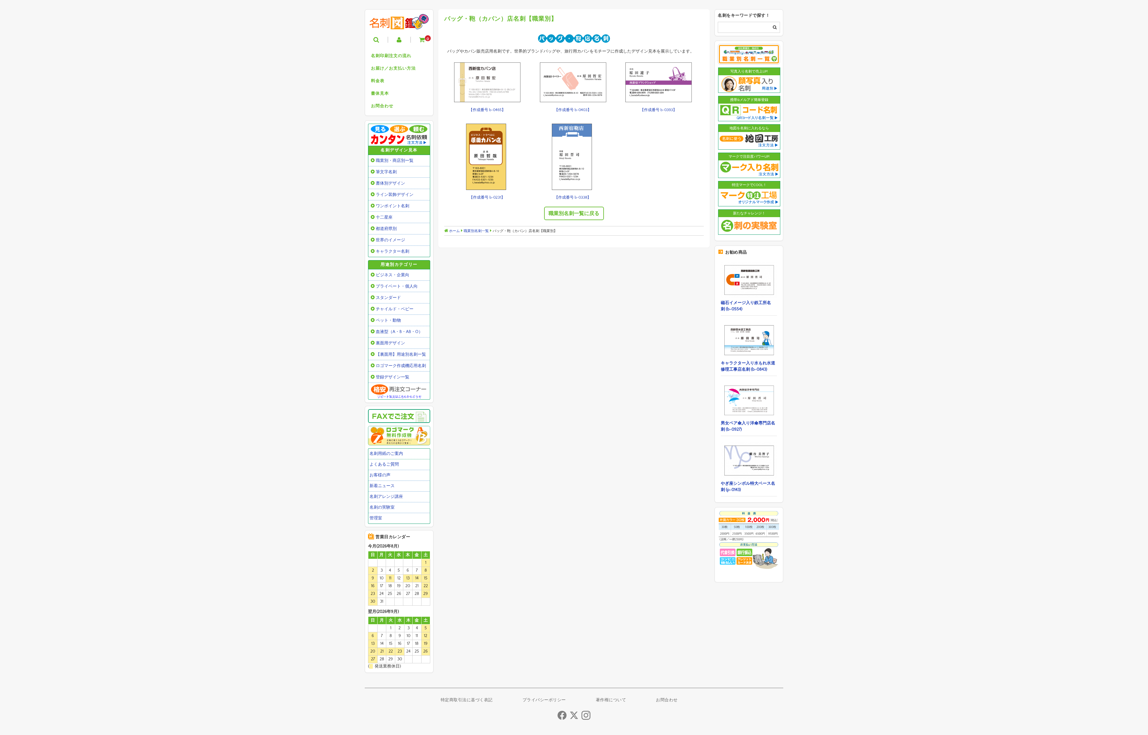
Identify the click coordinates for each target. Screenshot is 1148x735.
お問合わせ (382, 106)
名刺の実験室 (382, 507)
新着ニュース (382, 486)
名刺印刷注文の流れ (391, 55)
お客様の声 (380, 475)
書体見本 (380, 93)
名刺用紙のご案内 (386, 453)
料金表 (377, 81)
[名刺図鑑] (399, 25)
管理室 (376, 518)
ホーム (454, 231)
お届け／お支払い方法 (393, 68)
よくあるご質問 (384, 464)
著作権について (611, 700)
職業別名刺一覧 (476, 231)
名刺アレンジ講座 (386, 496)
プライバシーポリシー (544, 700)
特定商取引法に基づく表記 (467, 700)
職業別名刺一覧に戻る (574, 213)
